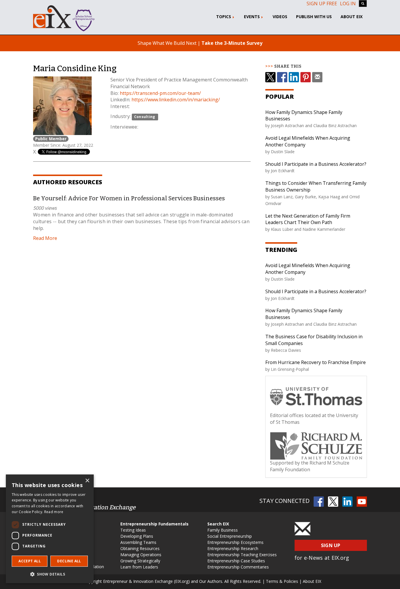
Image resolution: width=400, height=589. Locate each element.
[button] (50, 574)
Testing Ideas (133, 530)
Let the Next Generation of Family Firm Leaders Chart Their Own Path (307, 219)
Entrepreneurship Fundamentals (154, 524)
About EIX (352, 16)
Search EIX (218, 524)
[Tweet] (270, 77)
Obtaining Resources (140, 548)
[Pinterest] (305, 77)
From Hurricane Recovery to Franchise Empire (315, 362)
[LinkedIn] (294, 77)
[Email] (317, 77)
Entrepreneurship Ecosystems (235, 542)
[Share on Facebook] (282, 77)
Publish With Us (314, 16)
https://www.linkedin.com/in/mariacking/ (175, 99)
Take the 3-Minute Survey (231, 43)
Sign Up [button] (331, 545)
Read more (54, 511)
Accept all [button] (29, 561)
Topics (224, 16)
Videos (280, 16)
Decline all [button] (69, 561)
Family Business (222, 530)
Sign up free (322, 3)
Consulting (144, 116)
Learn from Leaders (139, 567)
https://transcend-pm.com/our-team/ (160, 93)
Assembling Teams (138, 542)
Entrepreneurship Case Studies (236, 561)
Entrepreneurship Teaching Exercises (242, 554)
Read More (45, 238)
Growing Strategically (140, 561)
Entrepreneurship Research (232, 548)
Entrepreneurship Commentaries (238, 567)
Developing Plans (136, 536)
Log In (348, 3)
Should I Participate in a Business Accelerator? (315, 164)
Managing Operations (140, 554)
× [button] (87, 481)
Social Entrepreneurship (229, 536)
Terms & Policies (282, 581)
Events (252, 16)
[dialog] (50, 528)
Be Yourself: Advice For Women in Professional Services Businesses (129, 198)
